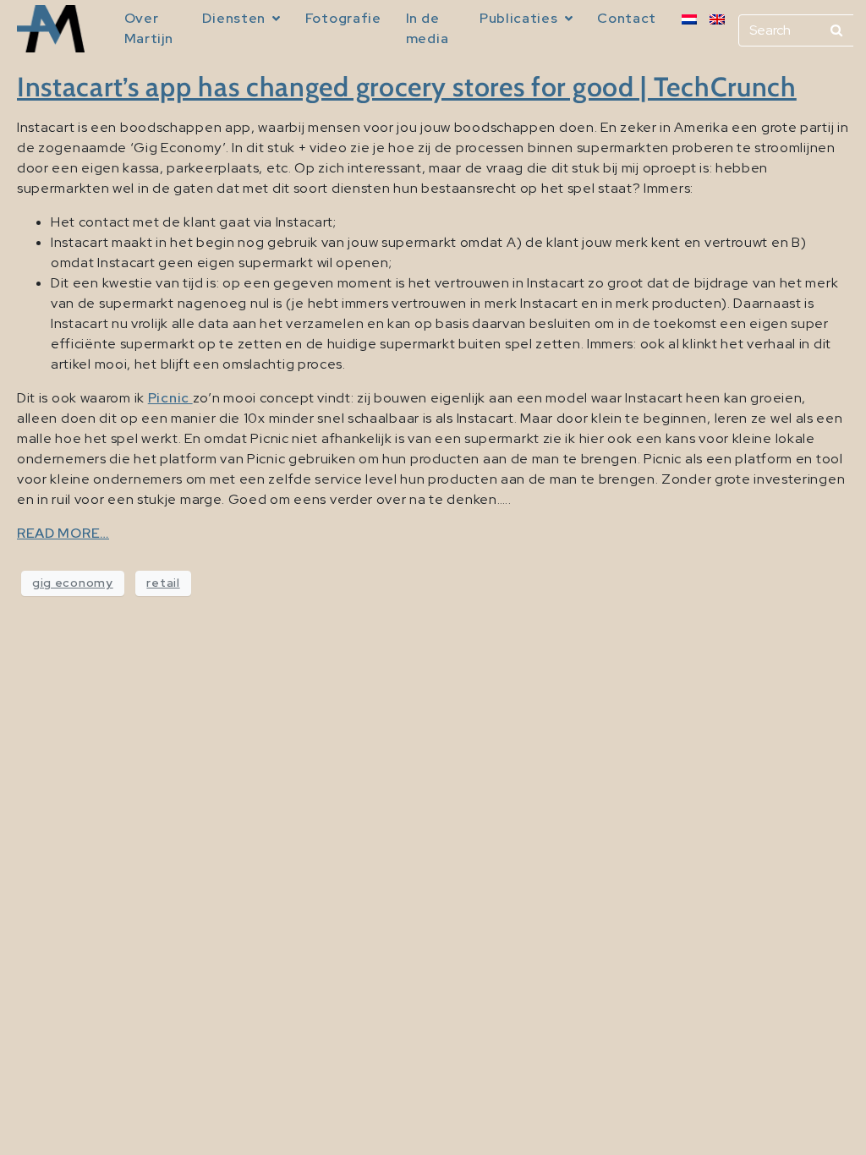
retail (162, 582)
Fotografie (343, 18)
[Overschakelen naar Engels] (717, 19)
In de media (427, 28)
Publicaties (519, 18)
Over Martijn (148, 28)
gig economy (72, 582)
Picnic (170, 398)
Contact (626, 18)
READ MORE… (63, 533)
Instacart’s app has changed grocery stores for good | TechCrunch (407, 86)
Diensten (234, 18)
